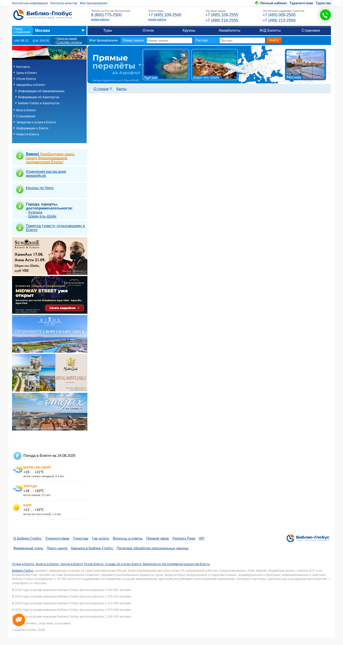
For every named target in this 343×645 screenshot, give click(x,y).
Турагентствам (301, 3)
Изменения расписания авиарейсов (46, 173)
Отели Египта (26, 79)
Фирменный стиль (28, 548)
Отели (148, 30)
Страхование (25, 116)
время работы (100, 19)
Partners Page (184, 538)
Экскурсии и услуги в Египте (36, 122)
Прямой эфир (157, 538)
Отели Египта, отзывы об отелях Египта (112, 564)
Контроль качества (63, 3)
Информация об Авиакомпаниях (41, 91)
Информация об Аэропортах (38, 97)
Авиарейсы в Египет (30, 85)
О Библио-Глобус (27, 538)
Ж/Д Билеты (270, 30)
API (201, 538)
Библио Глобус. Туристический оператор (42, 14)
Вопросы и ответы (128, 538)
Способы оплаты (69, 42)
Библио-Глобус (22, 570)
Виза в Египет (26, 110)
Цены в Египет (26, 73)
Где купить (100, 538)
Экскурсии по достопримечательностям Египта (176, 564)
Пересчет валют (66, 38)
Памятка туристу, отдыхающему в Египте (55, 228)
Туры (107, 30)
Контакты (23, 67)
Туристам (323, 3)
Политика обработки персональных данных (153, 548)
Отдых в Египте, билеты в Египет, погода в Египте (47, 564)
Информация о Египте (32, 128)
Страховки (311, 30)
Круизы (189, 30)
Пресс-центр (57, 548)
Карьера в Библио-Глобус (92, 548)
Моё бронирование (93, 3)
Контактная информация (30, 3)
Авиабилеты (229, 30)
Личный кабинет (273, 3)
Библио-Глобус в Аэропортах (39, 103)
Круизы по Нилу (40, 188)
